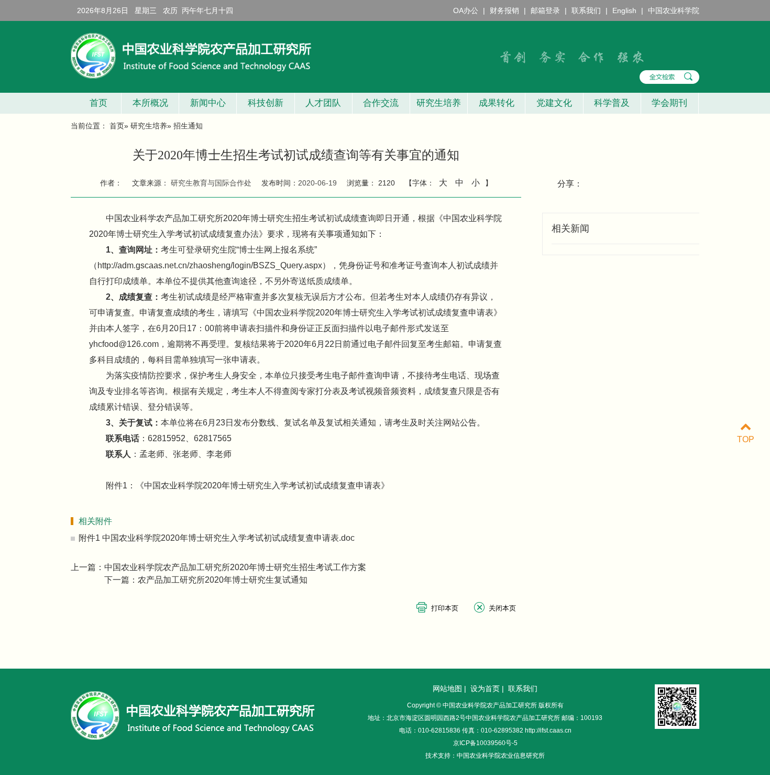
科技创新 (265, 103)
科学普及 (612, 103)
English (624, 10)
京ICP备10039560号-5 (485, 743)
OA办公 (465, 10)
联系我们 (586, 10)
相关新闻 (570, 228)
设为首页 (485, 688)
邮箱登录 (545, 10)
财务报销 (504, 10)
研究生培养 (438, 103)
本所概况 (150, 103)
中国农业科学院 (673, 10)
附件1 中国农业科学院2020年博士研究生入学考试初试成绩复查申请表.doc (217, 537)
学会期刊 (669, 103)
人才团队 (323, 103)
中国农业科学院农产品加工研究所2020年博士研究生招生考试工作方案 (235, 567)
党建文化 (554, 103)
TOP (745, 439)
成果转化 (496, 103)
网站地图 (447, 688)
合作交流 (381, 103)
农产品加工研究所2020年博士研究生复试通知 (222, 579)
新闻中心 (208, 103)
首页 (95, 103)
